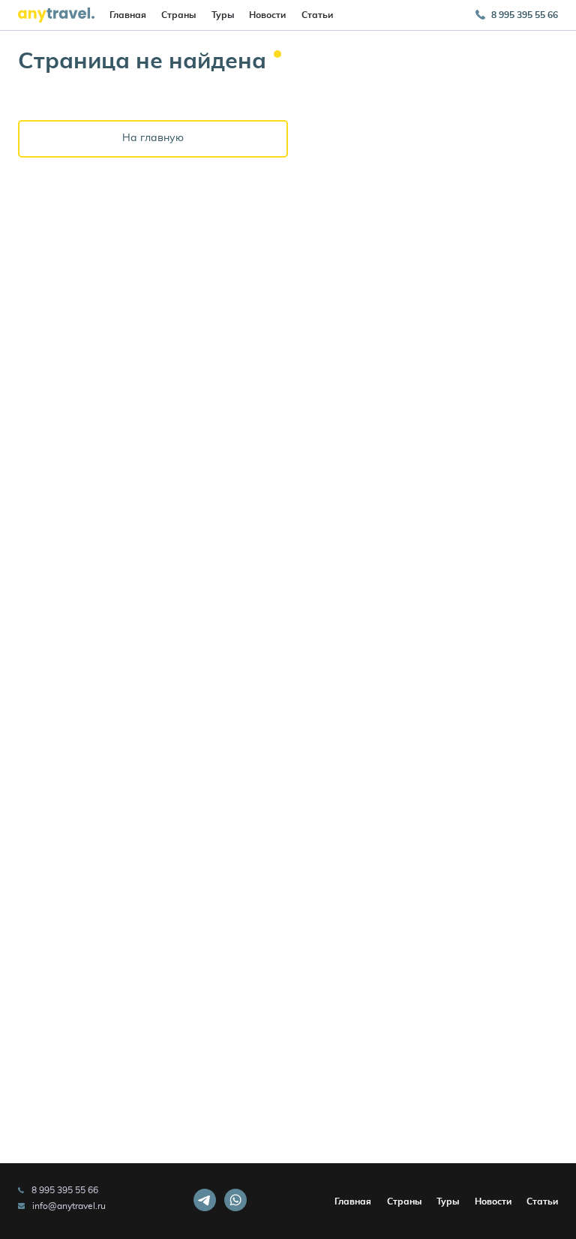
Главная (128, 15)
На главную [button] (153, 138)
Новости (267, 15)
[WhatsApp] (235, 1201)
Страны (178, 15)
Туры (223, 15)
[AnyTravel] (56, 15)
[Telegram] (205, 1201)
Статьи (317, 15)
